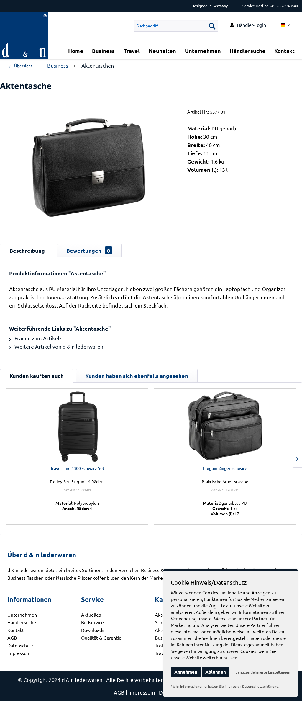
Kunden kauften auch (36, 375)
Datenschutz (20, 645)
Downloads (92, 630)
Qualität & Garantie (101, 637)
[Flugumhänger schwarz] (225, 426)
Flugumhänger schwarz (225, 468)
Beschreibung (27, 250)
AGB (12, 637)
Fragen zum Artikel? (37, 338)
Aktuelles (91, 614)
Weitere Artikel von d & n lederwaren (58, 346)
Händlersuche (21, 622)
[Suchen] (212, 26)
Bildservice (92, 622)
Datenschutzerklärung (260, 686)
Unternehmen (22, 614)
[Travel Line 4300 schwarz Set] (77, 426)
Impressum (19, 653)
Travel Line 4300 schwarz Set (77, 468)
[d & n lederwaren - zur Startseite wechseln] (24, 19)
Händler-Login (251, 25)
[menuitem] (248, 25)
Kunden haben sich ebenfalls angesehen (136, 375)
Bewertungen (88, 250)
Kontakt (15, 630)
